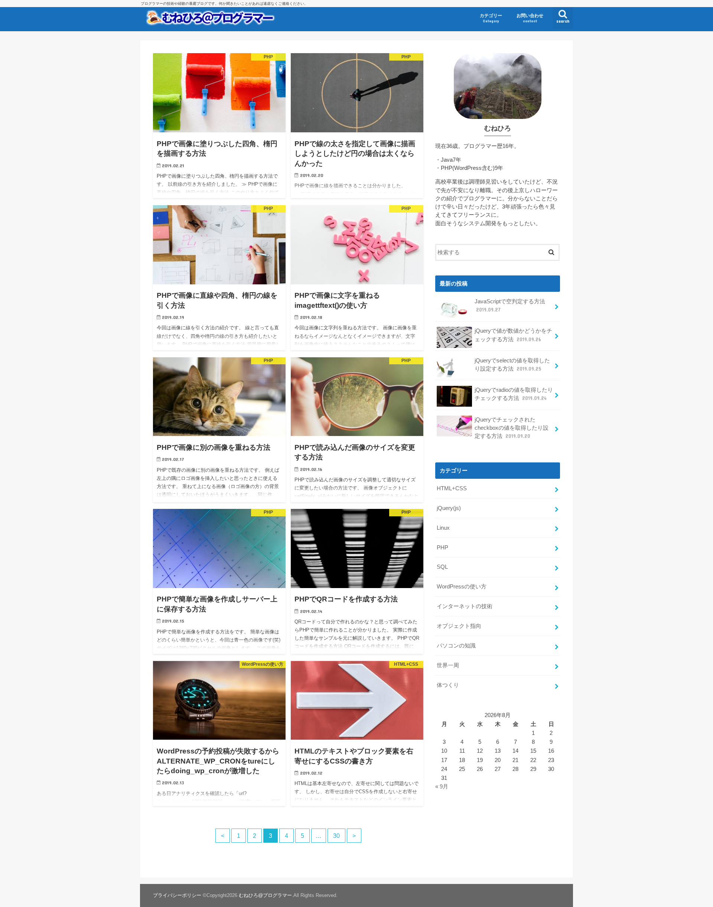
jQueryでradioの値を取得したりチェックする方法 (514, 394)
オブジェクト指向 (459, 626)
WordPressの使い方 (461, 587)
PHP (442, 548)
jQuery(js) (449, 508)
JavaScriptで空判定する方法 (510, 305)
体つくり (448, 685)
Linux (443, 528)
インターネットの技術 (464, 606)
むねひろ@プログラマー (265, 895)
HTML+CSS (452, 488)
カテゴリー (491, 18)
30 (336, 835)
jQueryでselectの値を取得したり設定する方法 (512, 365)
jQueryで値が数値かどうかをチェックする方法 (513, 335)
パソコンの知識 (456, 646)
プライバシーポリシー (177, 895)
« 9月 (441, 787)
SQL (442, 567)
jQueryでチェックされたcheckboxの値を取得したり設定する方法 (511, 428)
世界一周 (448, 665)
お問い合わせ (530, 18)
